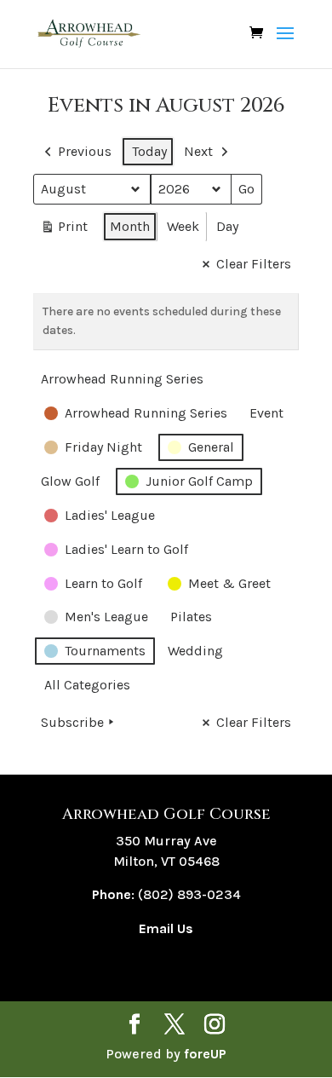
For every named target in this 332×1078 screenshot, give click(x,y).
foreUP (205, 1054)
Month (130, 226)
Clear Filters (253, 264)
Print (64, 230)
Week (183, 226)
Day (227, 226)
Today (149, 151)
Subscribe (72, 722)
